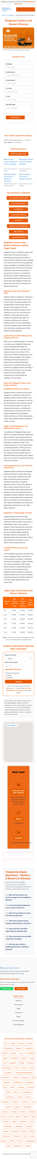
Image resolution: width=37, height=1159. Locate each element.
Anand (32, 1058)
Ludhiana (15, 1102)
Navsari (16, 1092)
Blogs (18, 1016)
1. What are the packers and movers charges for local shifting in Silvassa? (18, 897)
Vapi (6, 1043)
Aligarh (5, 1058)
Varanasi (5, 1131)
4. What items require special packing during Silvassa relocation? (18, 922)
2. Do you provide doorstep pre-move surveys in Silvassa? (18, 906)
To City (8, 96)
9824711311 (18, 4)
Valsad (13, 1043)
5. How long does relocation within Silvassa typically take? (17, 930)
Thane (32, 1121)
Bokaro (24, 1068)
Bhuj (16, 1068)
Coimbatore (5, 1077)
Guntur (13, 1087)
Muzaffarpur (10, 1097)
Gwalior (8, 1092)
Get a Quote (21, 988)
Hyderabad (32, 1112)
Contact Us (18, 1012)
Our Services (18, 1005)
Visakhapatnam (31, 1141)
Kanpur (8, 1107)
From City (9, 88)
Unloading (9, 677)
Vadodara (29, 1126)
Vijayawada (17, 1146)
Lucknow (25, 1102)
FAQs (18, 1009)
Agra (21, 1053)
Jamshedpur (27, 1107)
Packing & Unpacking (12, 673)
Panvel (20, 1141)
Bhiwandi (31, 1063)
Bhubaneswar (7, 1068)
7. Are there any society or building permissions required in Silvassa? (17, 946)
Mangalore (5, 1102)
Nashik (12, 1141)
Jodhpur (16, 1107)
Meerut (28, 1097)
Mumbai (20, 1097)
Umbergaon (19, 1126)
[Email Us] (18, 832)
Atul (4, 1063)
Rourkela (6, 1121)
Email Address (10, 72)
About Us (18, 1001)
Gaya (5, 1087)
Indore (23, 1112)
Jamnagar (4, 1112)
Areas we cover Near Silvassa (18, 792)
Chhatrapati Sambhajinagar (24, 1072)
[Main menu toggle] (25, 9)
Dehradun (25, 1077)
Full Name (9, 64)
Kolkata (3, 1141)
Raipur (18, 1116)
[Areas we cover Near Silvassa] (18, 785)
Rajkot (26, 1116)
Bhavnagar (6, 1136)
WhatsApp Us (6, 988)
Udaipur (27, 1146)
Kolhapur (19, 1048)
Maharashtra (8, 1048)
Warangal (15, 1131)
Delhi (33, 1077)
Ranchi (33, 1116)
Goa (25, 1136)
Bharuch (5, 1053)
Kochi (33, 1102)
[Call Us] (18, 813)
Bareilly (22, 1063)
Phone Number (10, 80)
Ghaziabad (16, 1136)
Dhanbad (7, 1082)
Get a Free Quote (18, 1020)
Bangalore (13, 1063)
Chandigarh (8, 1072)
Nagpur (13, 1053)
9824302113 (31, 1)
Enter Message (10, 104)
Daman (30, 1043)
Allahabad (14, 1058)
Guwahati (30, 1087)
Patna (3, 1116)
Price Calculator (18, 1024)
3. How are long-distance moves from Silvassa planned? (18, 914)
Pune (10, 1116)
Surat (8, 1146)
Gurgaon (21, 1087)
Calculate (18, 681)
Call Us (18, 819)
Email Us (18, 838)
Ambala (23, 1058)
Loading (8, 675)
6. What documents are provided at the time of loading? (18, 937)
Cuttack (15, 1077)
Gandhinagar (29, 1082)
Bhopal (24, 1131)
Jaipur (32, 1136)
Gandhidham (17, 1082)
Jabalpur (14, 1112)
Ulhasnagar (8, 1126)
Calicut (32, 1068)
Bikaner (32, 1131)
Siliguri (14, 1121)
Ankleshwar (29, 1048)
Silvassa (21, 1043)
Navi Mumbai (27, 1092)
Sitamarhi (23, 1121)
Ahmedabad (30, 1053)
